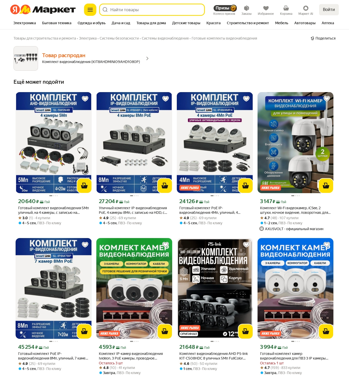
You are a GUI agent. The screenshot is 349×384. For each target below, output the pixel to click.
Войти (329, 9)
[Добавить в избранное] (85, 98)
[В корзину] (84, 185)
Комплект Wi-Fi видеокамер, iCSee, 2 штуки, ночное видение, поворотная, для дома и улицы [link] (294, 210)
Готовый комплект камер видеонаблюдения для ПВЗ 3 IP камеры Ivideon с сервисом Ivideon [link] (293, 356)
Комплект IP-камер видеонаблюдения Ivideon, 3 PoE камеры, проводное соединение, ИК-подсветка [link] (131, 356)
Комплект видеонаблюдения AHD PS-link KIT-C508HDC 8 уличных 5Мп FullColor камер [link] (213, 356)
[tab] (24, 23)
